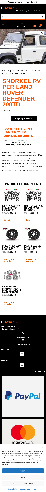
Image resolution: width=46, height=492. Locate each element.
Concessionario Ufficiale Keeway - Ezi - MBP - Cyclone (23, 11)
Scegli (7, 220)
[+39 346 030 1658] (23, 333)
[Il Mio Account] (22, 24)
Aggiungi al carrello (24, 119)
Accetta (23, 471)
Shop (9, 71)
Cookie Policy (12, 489)
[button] (42, 447)
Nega (23, 477)
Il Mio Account (21, 26)
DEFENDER (10, 145)
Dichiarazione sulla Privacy (28, 489)
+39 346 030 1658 (23, 337)
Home (4, 71)
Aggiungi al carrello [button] (9, 260)
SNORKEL (16, 71)
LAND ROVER (25, 71)
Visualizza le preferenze (23, 484)
